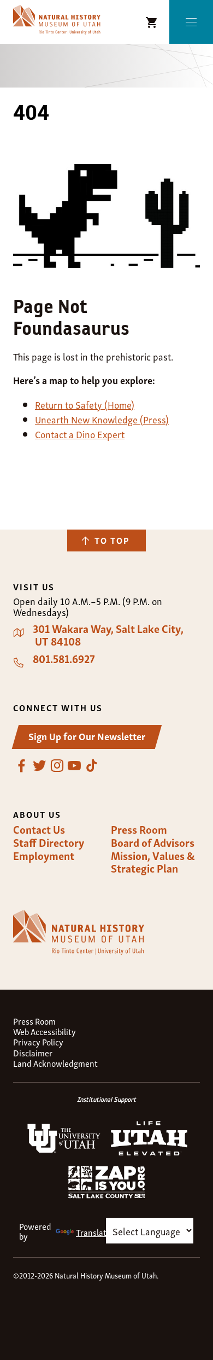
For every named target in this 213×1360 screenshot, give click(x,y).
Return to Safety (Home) (84, 404)
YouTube (74, 766)
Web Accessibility (44, 1031)
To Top (111, 540)
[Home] (56, 20)
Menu (191, 22)
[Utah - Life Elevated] (149, 1152)
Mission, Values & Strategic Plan (153, 862)
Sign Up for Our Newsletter (86, 735)
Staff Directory (48, 842)
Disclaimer (32, 1053)
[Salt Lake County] (106, 1195)
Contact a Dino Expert (80, 433)
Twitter (39, 766)
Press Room (139, 829)
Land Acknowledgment (55, 1063)
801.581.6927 (64, 658)
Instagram (57, 766)
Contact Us (39, 829)
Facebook (22, 766)
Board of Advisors (152, 842)
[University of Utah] (64, 1150)
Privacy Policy (38, 1042)
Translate (93, 1232)
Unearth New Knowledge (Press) (102, 419)
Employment (43, 855)
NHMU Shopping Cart (151, 22)
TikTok (91, 766)
